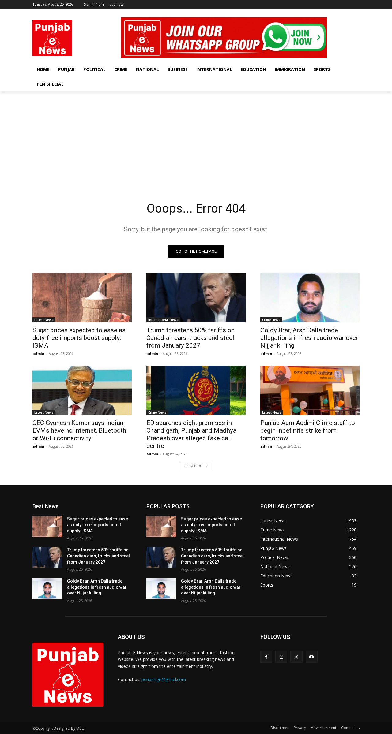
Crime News (271, 320)
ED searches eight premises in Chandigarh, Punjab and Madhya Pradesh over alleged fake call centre (191, 434)
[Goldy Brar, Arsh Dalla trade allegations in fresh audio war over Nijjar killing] (310, 297)
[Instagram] (339, 13)
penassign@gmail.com (163, 679)
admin (38, 353)
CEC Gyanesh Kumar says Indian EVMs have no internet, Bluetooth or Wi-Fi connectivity (79, 430)
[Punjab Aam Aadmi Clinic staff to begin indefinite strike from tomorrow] (310, 390)
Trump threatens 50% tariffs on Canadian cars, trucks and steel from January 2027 (190, 337)
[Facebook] (330, 13)
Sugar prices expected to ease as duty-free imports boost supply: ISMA (79, 337)
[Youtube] (356, 13)
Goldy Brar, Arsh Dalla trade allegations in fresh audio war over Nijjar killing (309, 337)
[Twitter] (347, 13)
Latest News (43, 320)
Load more (194, 465)
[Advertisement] (196, 137)
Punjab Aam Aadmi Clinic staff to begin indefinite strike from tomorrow (307, 430)
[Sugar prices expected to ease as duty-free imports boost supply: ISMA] (82, 297)
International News (163, 320)
